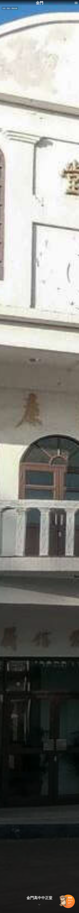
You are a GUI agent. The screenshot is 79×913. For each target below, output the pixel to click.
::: (0, 1)
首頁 (3, 8)
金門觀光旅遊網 (39, 3)
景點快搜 (14, 8)
